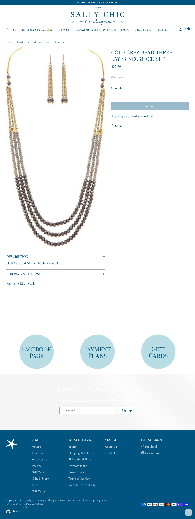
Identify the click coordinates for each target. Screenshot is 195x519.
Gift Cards (38, 491)
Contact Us (112, 453)
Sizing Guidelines (79, 459)
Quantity (116, 88)
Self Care (38, 472)
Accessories (39, 459)
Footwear (38, 453)
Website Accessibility (81, 485)
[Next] (126, 2)
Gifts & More (40, 478)
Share (119, 126)
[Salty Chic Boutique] (97, 16)
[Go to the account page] (180, 30)
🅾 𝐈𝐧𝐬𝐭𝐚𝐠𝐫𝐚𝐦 (150, 453)
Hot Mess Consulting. (32, 504)
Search (72, 446)
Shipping (117, 116)
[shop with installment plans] (97, 351)
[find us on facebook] (37, 351)
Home (9, 42)
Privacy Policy (77, 472)
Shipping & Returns (81, 453)
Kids (34, 485)
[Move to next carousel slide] (186, 319)
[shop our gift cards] (158, 351)
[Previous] (68, 2)
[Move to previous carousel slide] (179, 319)
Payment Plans (77, 466)
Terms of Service (79, 478)
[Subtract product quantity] (114, 95)
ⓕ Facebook (149, 446)
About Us (111, 446)
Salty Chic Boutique (36, 500)
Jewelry (36, 466)
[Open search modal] (8, 30)
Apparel (37, 446)
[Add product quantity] (123, 95)
